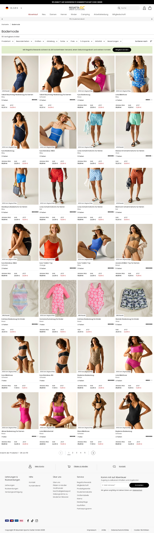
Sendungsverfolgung (13, 492)
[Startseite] (77, 8)
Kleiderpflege (82, 502)
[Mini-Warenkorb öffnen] (150, 8)
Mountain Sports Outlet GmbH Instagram (36, 520)
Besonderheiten (24, 41)
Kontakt (122, 466)
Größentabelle (83, 495)
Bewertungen (114, 41)
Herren (64, 14)
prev (2, 19)
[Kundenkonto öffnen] (144, 8)
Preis (74, 41)
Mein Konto (39, 466)
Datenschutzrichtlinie (120, 530)
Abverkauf (33, 14)
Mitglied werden (121, 50)
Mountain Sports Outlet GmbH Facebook (28, 520)
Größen (40, 41)
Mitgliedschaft (119, 14)
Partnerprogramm (84, 508)
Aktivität (100, 41)
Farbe (64, 41)
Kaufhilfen (81, 505)
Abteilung (52, 41)
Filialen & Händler (81, 466)
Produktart (8, 41)
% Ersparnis (86, 41)
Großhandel (58, 488)
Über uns (56, 482)
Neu (44, 14)
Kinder (74, 14)
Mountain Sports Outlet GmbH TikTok (32, 520)
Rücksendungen (11, 488)
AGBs (104, 530)
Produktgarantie (83, 488)
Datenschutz (137, 490)
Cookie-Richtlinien (141, 530)
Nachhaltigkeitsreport (62, 491)
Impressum (91, 530)
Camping (85, 14)
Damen (53, 14)
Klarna (79, 498)
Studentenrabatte (84, 492)
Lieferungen (10, 485)
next (152, 19)
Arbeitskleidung (101, 14)
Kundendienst (34, 485)
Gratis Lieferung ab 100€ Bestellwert (77, 19)
